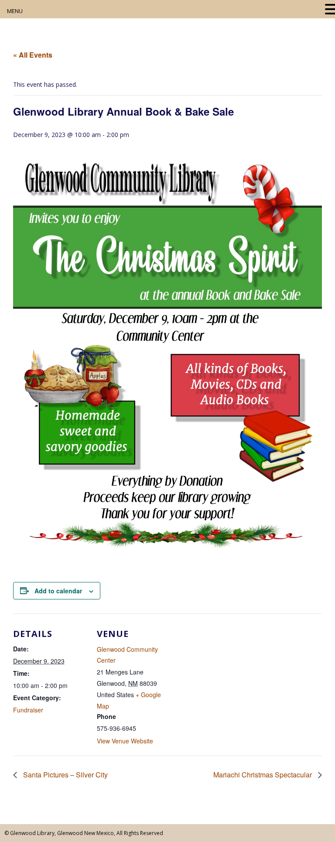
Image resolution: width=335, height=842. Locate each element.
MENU (15, 11)
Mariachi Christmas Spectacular (263, 775)
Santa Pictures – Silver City (64, 775)
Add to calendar (58, 590)
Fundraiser (28, 709)
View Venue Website (125, 740)
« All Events (32, 55)
